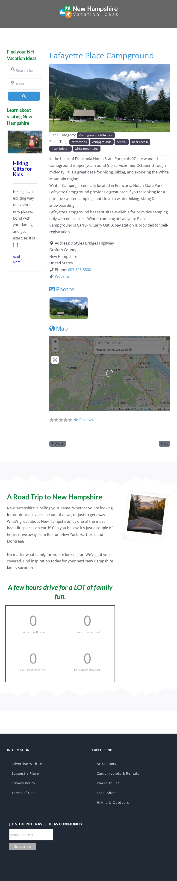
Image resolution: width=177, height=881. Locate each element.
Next (164, 443)
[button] (58, 98)
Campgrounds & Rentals (95, 135)
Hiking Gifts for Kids (22, 168)
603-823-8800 (79, 269)
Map (62, 328)
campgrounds (101, 142)
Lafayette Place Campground (101, 55)
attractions (79, 142)
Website (62, 276)
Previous (58, 443)
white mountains (86, 148)
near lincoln (140, 142)
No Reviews (83, 419)
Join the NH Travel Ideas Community (46, 824)
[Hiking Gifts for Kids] (25, 142)
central (121, 142)
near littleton (60, 148)
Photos (65, 289)
